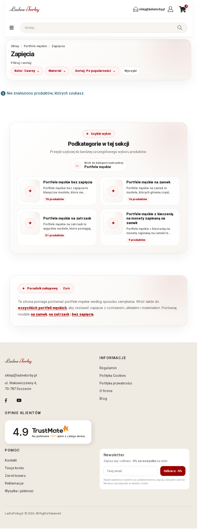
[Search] (179, 28)
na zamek (39, 314)
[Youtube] (19, 400)
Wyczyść (130, 71)
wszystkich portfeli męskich (42, 308)
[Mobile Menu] (12, 27)
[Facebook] (6, 400)
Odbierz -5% (173, 471)
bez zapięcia (82, 314)
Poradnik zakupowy (42, 288)
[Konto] (171, 9)
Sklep (15, 46)
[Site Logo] (24, 9)
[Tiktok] (32, 400)
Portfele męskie (35, 46)
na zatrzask (59, 314)
